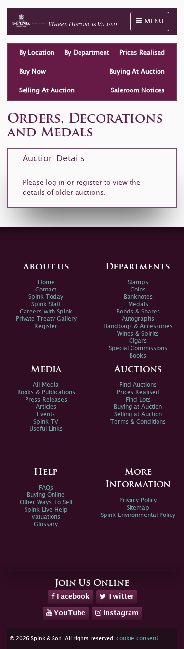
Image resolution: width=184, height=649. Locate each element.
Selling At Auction (47, 90)
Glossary (46, 524)
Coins (138, 289)
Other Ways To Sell (46, 502)
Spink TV (45, 422)
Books (138, 355)
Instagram (120, 613)
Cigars (138, 341)
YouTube (68, 613)
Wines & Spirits (137, 333)
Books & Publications (46, 392)
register (89, 182)
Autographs (138, 319)
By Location (36, 53)
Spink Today (45, 297)
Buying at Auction (138, 407)
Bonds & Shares (138, 311)
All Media (46, 385)
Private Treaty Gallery (46, 319)
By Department (86, 53)
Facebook (72, 596)
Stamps (138, 282)
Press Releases (46, 400)
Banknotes (138, 297)
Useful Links (46, 429)
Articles (46, 407)
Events (46, 414)
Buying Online (46, 495)
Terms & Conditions (138, 422)
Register (45, 326)
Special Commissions (138, 348)
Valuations (45, 517)
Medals (138, 304)
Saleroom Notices (138, 90)
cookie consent (137, 638)
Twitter (120, 596)
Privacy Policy (138, 500)
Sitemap (138, 508)
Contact (45, 289)
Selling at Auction (138, 414)
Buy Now (32, 72)
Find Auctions (138, 385)
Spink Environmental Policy (138, 515)
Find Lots (138, 400)
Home (46, 282)
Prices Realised (142, 53)
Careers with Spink (46, 311)
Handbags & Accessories (138, 326)
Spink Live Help (46, 510)
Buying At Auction (137, 72)
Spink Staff (46, 304)
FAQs (46, 488)
